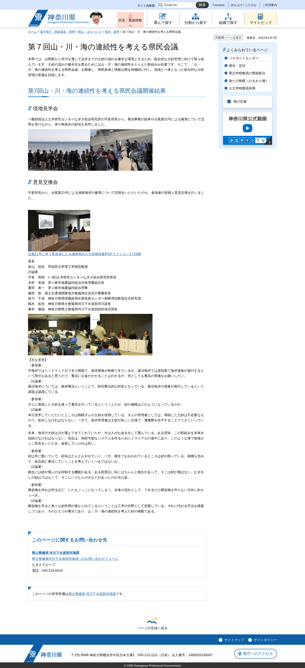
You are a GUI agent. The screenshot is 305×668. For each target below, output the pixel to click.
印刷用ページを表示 (228, 37)
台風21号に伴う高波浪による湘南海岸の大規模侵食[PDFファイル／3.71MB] (84, 254)
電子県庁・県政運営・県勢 (57, 31)
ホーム (32, 31)
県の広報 (240, 101)
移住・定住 (237, 65)
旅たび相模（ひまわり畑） (249, 81)
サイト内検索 (146, 5)
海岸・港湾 (112, 31)
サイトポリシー (265, 640)
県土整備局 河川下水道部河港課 (55, 553)
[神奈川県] (42, 653)
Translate (218, 5)
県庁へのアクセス (258, 654)
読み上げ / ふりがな (243, 5)
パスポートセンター (244, 58)
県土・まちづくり (89, 31)
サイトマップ (234, 640)
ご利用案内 (269, 5)
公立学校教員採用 (242, 88)
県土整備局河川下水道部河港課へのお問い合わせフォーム (75, 559)
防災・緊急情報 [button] (130, 20)
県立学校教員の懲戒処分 (247, 73)
